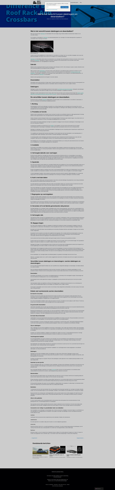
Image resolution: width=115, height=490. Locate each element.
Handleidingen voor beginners (54, 457)
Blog (81, 2)
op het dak (54, 369)
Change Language (64, 7)
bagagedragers (42, 70)
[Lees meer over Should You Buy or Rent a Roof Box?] (57, 449)
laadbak (52, 125)
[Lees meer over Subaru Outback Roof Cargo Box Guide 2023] (74, 449)
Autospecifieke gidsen (74, 2)
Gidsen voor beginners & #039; (53, 18)
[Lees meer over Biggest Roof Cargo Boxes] (40, 450)
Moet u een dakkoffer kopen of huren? (57, 455)
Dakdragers (33, 59)
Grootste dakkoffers (37, 455)
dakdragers (43, 33)
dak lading (44, 99)
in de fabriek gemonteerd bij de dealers (65, 89)
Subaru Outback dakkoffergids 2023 (74, 455)
